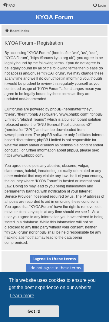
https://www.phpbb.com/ (24, 155)
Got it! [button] (34, 311)
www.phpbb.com (18, 135)
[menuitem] (9, 5)
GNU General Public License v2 (64, 125)
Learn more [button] (22, 295)
